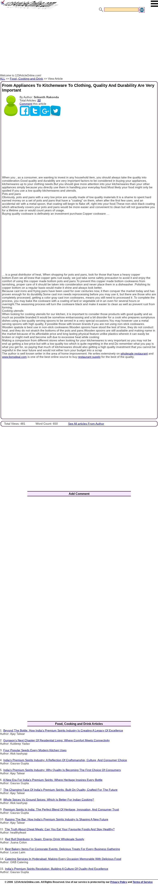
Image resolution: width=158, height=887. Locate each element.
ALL (2, 78)
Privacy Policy (118, 882)
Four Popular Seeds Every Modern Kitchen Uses (34, 750)
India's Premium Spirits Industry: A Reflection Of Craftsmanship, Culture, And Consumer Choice (65, 760)
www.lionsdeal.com (14, 356)
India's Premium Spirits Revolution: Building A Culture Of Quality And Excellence (56, 868)
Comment (26, 103)
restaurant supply (89, 356)
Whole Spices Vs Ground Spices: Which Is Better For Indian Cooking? (48, 799)
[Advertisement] (79, 44)
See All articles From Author (86, 423)
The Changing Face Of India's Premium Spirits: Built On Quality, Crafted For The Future (60, 789)
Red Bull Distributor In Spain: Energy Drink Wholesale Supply (44, 839)
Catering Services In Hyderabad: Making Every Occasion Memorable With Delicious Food (63, 858)
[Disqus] (79, 553)
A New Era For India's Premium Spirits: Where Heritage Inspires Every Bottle (52, 779)
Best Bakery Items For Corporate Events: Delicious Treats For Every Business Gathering (62, 849)
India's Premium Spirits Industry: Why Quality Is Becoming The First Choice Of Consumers (62, 770)
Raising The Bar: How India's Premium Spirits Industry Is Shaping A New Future (56, 819)
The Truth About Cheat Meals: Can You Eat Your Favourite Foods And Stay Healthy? (60, 829)
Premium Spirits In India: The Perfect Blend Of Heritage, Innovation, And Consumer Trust (61, 809)
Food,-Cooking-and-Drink (26, 78)
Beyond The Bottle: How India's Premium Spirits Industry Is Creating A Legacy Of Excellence (63, 730)
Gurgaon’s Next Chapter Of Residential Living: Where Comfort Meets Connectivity (56, 740)
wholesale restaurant (134, 353)
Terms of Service (143, 882)
